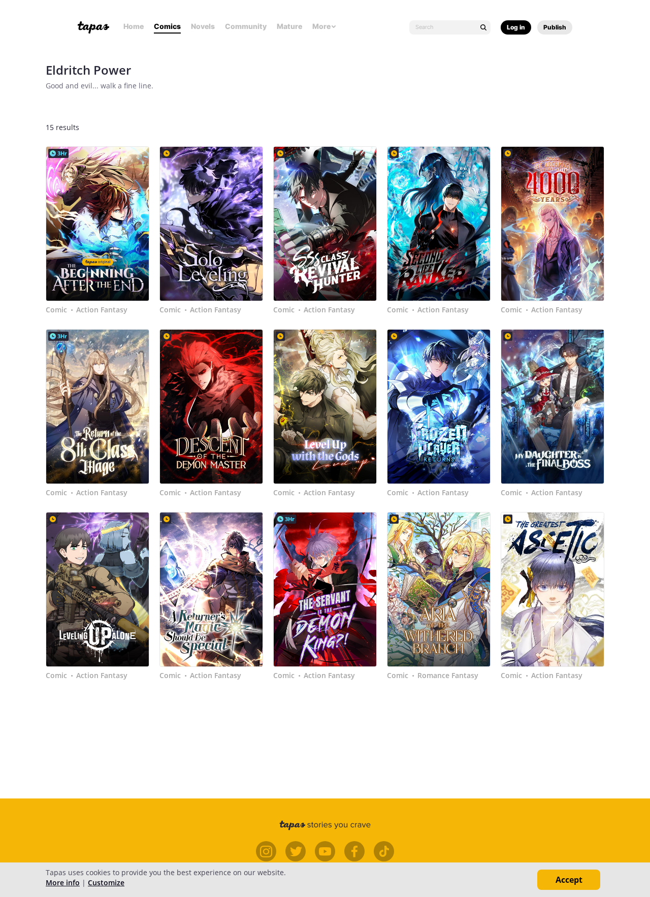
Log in (516, 27)
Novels (203, 26)
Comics (167, 26)
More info (63, 882)
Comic (56, 309)
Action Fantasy (101, 309)
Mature (289, 26)
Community (246, 26)
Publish (554, 27)
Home (133, 26)
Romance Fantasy (447, 675)
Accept (569, 879)
